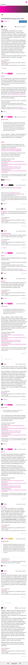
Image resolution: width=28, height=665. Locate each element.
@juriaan (3, 119)
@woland (3, 233)
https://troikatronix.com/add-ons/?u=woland (10, 168)
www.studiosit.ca (5, 560)
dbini (5, 26)
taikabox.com (4, 61)
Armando (6, 538)
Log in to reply (23, 21)
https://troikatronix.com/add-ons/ (13, 166)
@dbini (3, 76)
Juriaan (5, 73)
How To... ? (6, 21)
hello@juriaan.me (23, 108)
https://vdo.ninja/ (16, 187)
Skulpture (6, 185)
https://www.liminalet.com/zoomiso (17, 94)
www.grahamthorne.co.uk (14, 192)
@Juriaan (8, 233)
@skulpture (4, 211)
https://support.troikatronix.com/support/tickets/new (12, 161)
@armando (4, 573)
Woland (5, 116)
